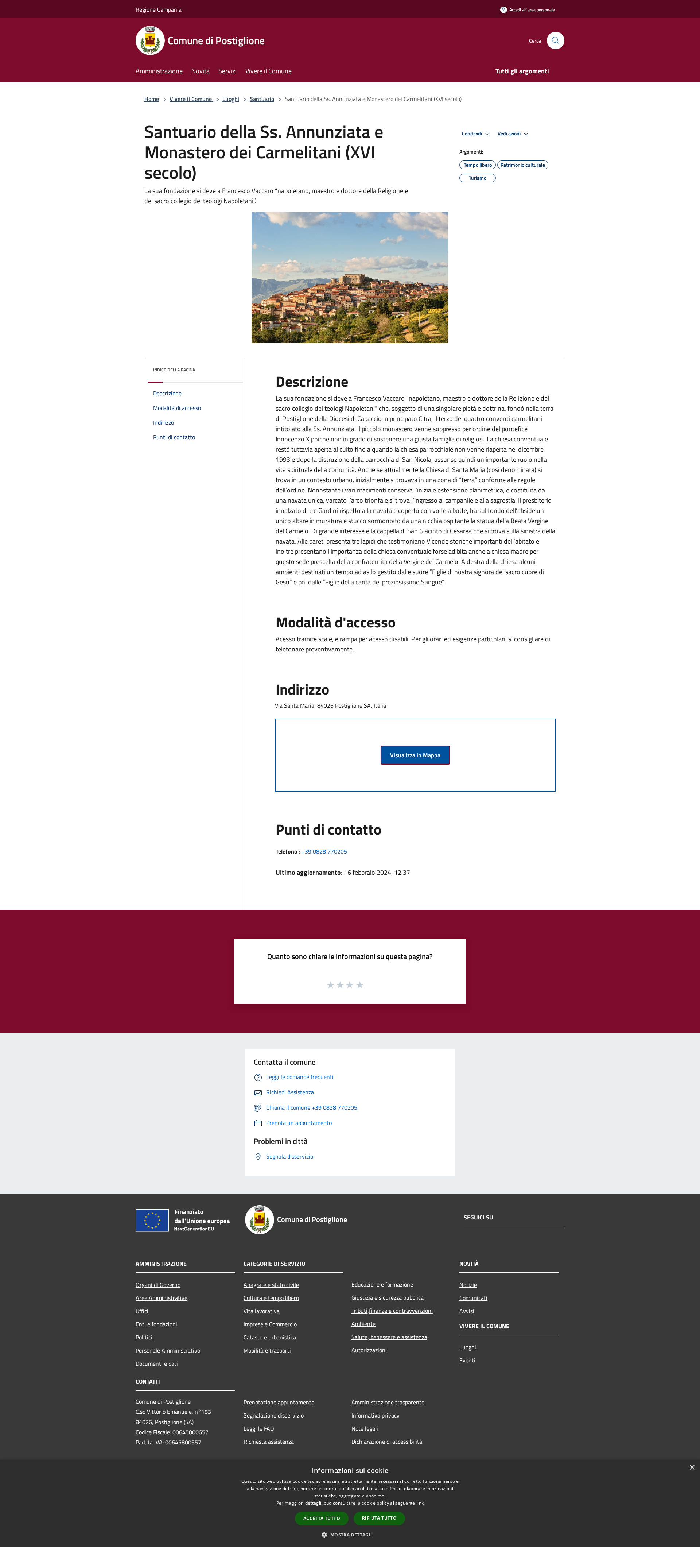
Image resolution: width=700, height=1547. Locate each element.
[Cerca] (555, 40)
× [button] (692, 1467)
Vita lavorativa (262, 1311)
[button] (350, 1534)
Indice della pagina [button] (174, 369)
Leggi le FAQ (259, 1428)
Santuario (262, 98)
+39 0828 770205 (324, 851)
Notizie (468, 1284)
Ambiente (363, 1323)
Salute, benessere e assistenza (389, 1337)
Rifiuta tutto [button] (379, 1518)
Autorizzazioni (369, 1350)
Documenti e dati (157, 1363)
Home (151, 98)
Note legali (364, 1428)
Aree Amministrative (161, 1297)
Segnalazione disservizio (274, 1415)
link (420, 1503)
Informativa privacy (375, 1415)
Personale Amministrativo (168, 1350)
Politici (144, 1337)
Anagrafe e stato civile (271, 1284)
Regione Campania (159, 9)
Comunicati (473, 1297)
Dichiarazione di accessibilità (386, 1441)
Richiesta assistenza (269, 1441)
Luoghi (230, 98)
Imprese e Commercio (270, 1324)
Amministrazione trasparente (387, 1402)
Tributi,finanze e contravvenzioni (392, 1310)
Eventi (467, 1360)
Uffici (142, 1311)
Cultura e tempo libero (271, 1297)
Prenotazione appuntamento (279, 1402)
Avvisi (466, 1311)
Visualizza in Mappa (415, 755)
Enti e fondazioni (156, 1324)
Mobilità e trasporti (267, 1350)
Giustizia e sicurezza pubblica (387, 1297)
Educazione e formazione (382, 1284)
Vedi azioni (510, 133)
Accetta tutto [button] (321, 1518)
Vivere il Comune (191, 98)
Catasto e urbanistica (270, 1337)
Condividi (472, 133)
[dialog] (350, 1503)
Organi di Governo (158, 1284)
